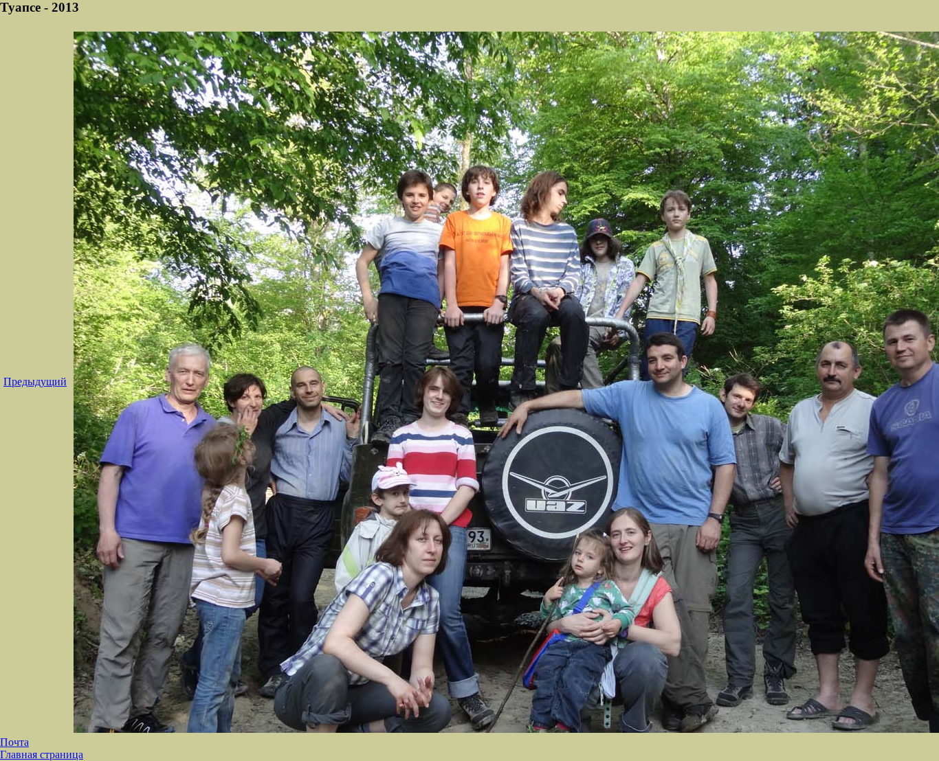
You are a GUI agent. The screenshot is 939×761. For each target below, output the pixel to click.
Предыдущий (35, 381)
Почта (14, 742)
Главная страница (41, 754)
